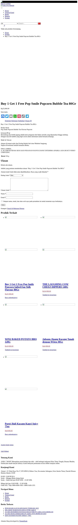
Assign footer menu (7, 445)
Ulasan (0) (28, 121)
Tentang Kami (9, 495)
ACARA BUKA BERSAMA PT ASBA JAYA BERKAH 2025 (25, 514)
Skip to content (5, 4)
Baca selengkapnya (11, 297)
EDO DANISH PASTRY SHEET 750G (18, 515)
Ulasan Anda (5, 190)
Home (7, 493)
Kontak (7, 500)
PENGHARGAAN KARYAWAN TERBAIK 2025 (22, 508)
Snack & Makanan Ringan (15, 208)
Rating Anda (5, 175)
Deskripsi (8, 121)
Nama (3, 194)
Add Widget (5, 451)
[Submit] (39, 23)
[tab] (8, 121)
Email (3, 197)
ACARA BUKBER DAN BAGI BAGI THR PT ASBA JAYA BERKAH (29, 512)
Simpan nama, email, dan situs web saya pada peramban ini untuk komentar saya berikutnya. (33, 201)
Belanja (7, 499)
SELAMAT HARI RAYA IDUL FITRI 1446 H (20, 510)
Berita (7, 497)
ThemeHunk (23, 521)
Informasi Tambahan (18, 121)
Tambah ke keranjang (49, 295)
